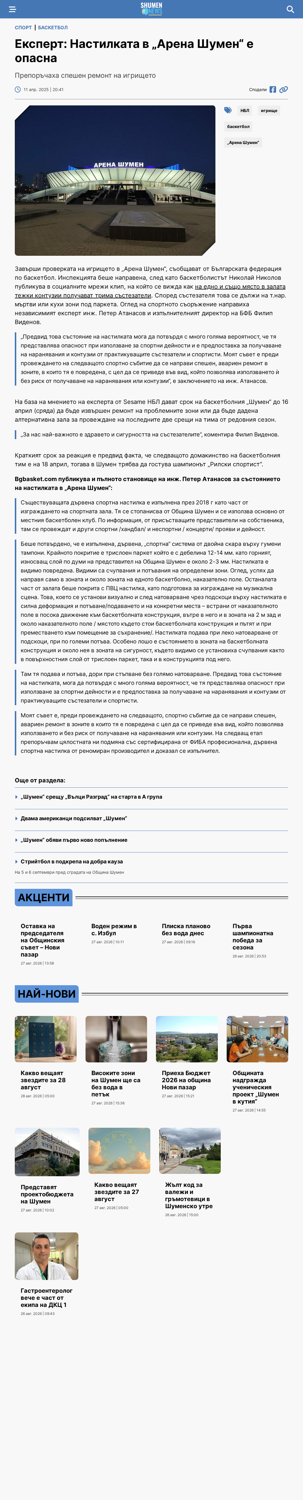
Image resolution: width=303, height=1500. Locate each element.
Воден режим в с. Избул (114, 930)
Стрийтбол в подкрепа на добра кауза (72, 861)
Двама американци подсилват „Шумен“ (74, 818)
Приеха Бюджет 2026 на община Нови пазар (186, 1080)
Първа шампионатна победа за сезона (253, 937)
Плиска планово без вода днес (186, 930)
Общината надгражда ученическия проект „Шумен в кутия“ (256, 1087)
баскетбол (238, 126)
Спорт (23, 27)
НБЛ (245, 110)
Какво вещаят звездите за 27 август (116, 1192)
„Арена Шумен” (243, 142)
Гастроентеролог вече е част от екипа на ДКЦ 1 (46, 1297)
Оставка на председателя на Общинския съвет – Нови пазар (43, 940)
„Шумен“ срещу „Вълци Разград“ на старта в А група (91, 797)
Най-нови (47, 994)
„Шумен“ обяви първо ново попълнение (74, 840)
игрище (269, 110)
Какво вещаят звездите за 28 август (43, 1080)
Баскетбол (53, 27)
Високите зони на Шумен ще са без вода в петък (116, 1083)
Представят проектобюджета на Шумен (47, 1194)
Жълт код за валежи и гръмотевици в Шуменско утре (189, 1195)
